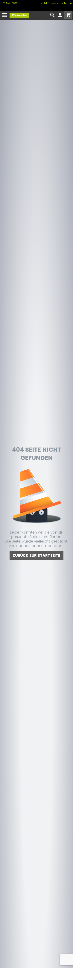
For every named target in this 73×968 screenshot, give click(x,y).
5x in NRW (12, 3)
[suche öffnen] (52, 15)
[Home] (19, 15)
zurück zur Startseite (36, 555)
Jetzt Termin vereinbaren (56, 3)
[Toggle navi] (4, 15)
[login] (60, 15)
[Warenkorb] (68, 15)
